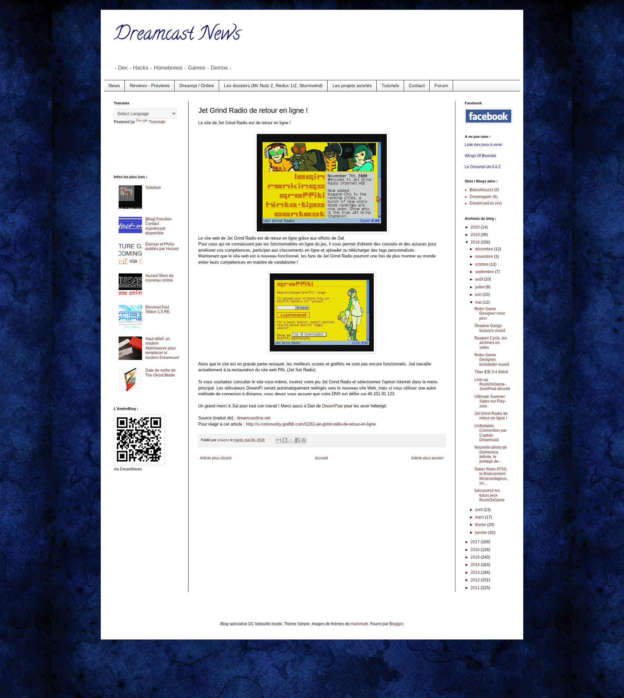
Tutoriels (390, 85)
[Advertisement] (140, 149)
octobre (482, 264)
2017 (476, 542)
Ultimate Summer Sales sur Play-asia (490, 401)
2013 (476, 572)
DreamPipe (332, 405)
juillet (480, 287)
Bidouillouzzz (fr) (484, 190)
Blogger (396, 624)
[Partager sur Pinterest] (303, 440)
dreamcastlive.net (253, 417)
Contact (417, 85)
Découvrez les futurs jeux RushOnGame (489, 495)
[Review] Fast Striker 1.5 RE (157, 309)
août (479, 279)
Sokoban (153, 187)
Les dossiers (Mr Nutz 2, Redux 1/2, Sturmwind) (273, 85)
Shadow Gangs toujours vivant (489, 328)
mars (480, 517)
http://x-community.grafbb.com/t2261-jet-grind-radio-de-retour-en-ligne (311, 424)
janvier (481, 532)
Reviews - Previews (150, 85)
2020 (476, 227)
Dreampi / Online (196, 85)
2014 (476, 564)
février (481, 524)
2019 (476, 234)
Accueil (321, 458)
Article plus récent (215, 458)
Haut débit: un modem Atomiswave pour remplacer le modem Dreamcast (162, 348)
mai (479, 302)
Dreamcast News (177, 35)
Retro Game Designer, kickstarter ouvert (491, 360)
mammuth (359, 624)
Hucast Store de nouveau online (159, 278)
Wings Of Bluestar (480, 155)
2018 (476, 242)
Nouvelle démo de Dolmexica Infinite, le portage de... (490, 454)
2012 (476, 580)
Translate (157, 122)
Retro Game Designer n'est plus (489, 314)
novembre (484, 256)
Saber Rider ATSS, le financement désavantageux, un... (491, 476)
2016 (476, 549)
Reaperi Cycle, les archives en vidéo (490, 343)
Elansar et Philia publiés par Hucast (161, 246)
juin (479, 294)
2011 (476, 588)
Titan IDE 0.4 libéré (491, 372)
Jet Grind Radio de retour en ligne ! (491, 415)
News (114, 85)
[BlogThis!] (285, 440)
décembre (484, 249)
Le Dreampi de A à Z (482, 167)
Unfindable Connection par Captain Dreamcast (490, 433)
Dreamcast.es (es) (486, 203)
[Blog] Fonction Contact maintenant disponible (158, 226)
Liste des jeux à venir (483, 144)
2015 (476, 557)
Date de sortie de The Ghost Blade (160, 372)
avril (479, 509)
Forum (441, 85)
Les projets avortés (352, 85)
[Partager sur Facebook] (297, 440)
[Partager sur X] (291, 440)
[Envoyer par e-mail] (279, 440)
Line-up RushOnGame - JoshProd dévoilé (492, 384)
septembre (485, 272)
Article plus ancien (427, 458)
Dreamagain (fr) (484, 196)
